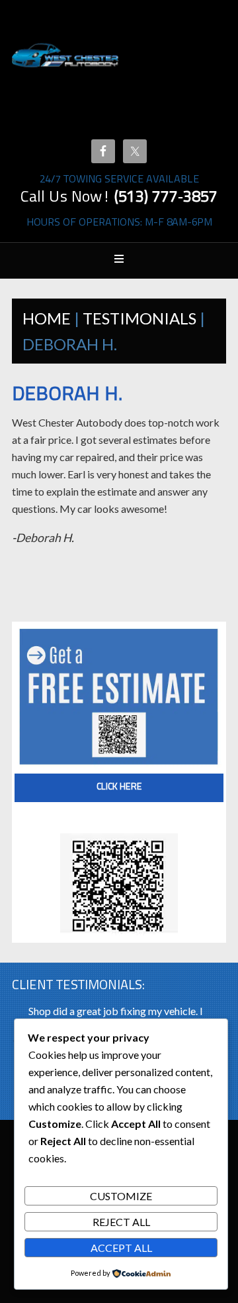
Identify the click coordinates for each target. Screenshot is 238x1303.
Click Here (119, 787)
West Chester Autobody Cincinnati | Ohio (65, 73)
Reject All (121, 1221)
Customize (121, 1196)
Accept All (121, 1247)
